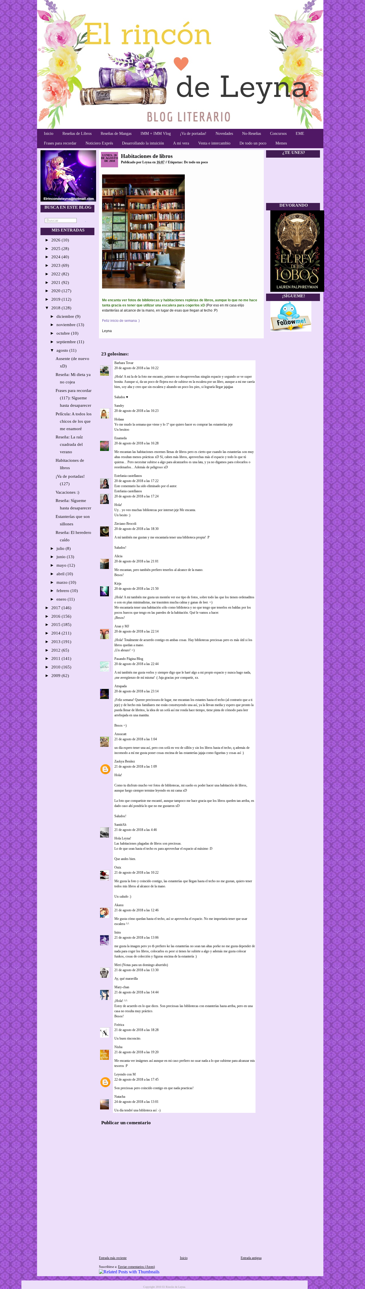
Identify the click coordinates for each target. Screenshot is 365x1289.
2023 (56, 265)
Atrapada (120, 686)
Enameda (120, 438)
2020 (56, 290)
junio (61, 556)
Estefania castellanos (128, 476)
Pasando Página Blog (128, 659)
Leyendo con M (125, 1074)
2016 (56, 616)
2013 (56, 641)
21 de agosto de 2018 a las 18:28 (136, 1030)
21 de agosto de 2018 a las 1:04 (135, 739)
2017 (56, 607)
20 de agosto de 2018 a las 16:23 (136, 411)
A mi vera (181, 143)
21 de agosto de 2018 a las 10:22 (136, 873)
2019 (56, 299)
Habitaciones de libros (147, 156)
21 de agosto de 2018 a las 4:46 (135, 830)
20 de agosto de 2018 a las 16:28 (136, 443)
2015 (56, 624)
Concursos (278, 133)
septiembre (66, 341)
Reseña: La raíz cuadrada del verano (69, 444)
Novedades (224, 133)
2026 (56, 240)
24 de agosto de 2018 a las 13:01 (136, 1102)
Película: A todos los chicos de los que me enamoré (74, 421)
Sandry (119, 406)
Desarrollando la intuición (143, 143)
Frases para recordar (60, 143)
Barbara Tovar (123, 363)
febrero (63, 590)
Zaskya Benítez (124, 761)
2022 (56, 274)
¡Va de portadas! (193, 133)
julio (61, 548)
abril (61, 574)
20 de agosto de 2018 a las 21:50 (136, 589)
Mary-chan (121, 987)
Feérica (119, 1025)
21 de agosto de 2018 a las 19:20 (136, 1052)
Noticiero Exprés (99, 143)
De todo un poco (253, 143)
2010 (56, 667)
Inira (117, 932)
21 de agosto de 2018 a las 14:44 (136, 992)
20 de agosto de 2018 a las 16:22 (136, 368)
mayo (62, 565)
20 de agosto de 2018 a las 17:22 (136, 481)
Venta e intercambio (214, 143)
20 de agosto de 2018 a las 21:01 (136, 561)
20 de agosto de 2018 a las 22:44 (136, 664)
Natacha (119, 1097)
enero (62, 599)
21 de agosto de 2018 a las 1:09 (135, 766)
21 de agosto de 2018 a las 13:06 (136, 938)
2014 (56, 633)
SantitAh (120, 825)
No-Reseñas (251, 133)
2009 (56, 675)
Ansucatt (120, 734)
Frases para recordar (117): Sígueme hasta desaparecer (74, 398)
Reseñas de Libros (77, 133)
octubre (63, 333)
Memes (281, 143)
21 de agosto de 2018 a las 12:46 (136, 910)
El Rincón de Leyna (173, 1286)
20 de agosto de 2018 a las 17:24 (136, 496)
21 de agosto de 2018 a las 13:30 (136, 970)
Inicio (48, 133)
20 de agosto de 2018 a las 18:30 (136, 529)
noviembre (66, 324)
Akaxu (118, 905)
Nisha (118, 1047)
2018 (56, 308)
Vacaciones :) (67, 492)
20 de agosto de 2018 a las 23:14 (136, 691)
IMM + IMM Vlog (156, 133)
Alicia (118, 556)
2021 (56, 282)
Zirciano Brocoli (125, 524)
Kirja (117, 583)
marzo (62, 582)
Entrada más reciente (113, 1258)
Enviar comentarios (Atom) (136, 1267)
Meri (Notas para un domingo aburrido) (141, 965)
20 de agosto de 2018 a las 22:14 (136, 631)
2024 (56, 257)
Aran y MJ (121, 626)
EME (300, 133)
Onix (117, 867)
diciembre (65, 316)
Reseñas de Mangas (116, 133)
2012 (56, 650)
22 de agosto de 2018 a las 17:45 (136, 1079)
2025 (56, 248)
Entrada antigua (251, 1258)
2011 (56, 658)
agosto (62, 350)
